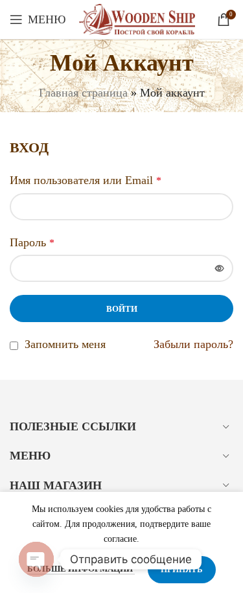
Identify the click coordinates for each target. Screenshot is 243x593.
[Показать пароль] (219, 268)
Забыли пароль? (193, 344)
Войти (121, 309)
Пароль (32, 242)
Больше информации (81, 569)
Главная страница (83, 92)
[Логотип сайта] (137, 18)
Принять (182, 569)
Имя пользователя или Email (85, 180)
